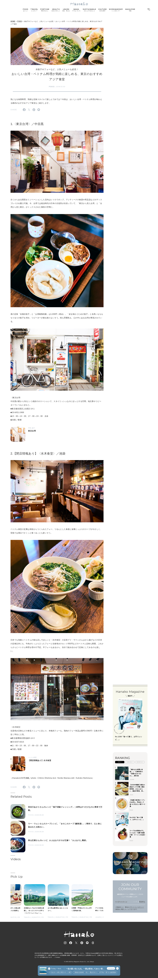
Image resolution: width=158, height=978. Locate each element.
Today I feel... (56, 968)
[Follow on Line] (87, 943)
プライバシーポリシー (137, 907)
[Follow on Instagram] (65, 943)
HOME (13, 21)
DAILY (120, 762)
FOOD (19, 21)
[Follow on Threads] (93, 943)
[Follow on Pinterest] (82, 943)
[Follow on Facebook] (70, 943)
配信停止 (142, 901)
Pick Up (17, 876)
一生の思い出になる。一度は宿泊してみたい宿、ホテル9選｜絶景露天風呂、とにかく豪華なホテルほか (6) (85, 969)
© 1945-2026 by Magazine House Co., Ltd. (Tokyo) (79, 961)
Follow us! (130, 868)
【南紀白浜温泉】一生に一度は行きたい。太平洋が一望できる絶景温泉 (79, 972)
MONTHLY (140, 762)
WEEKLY (130, 762)
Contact (57, 957)
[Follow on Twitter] (76, 943)
